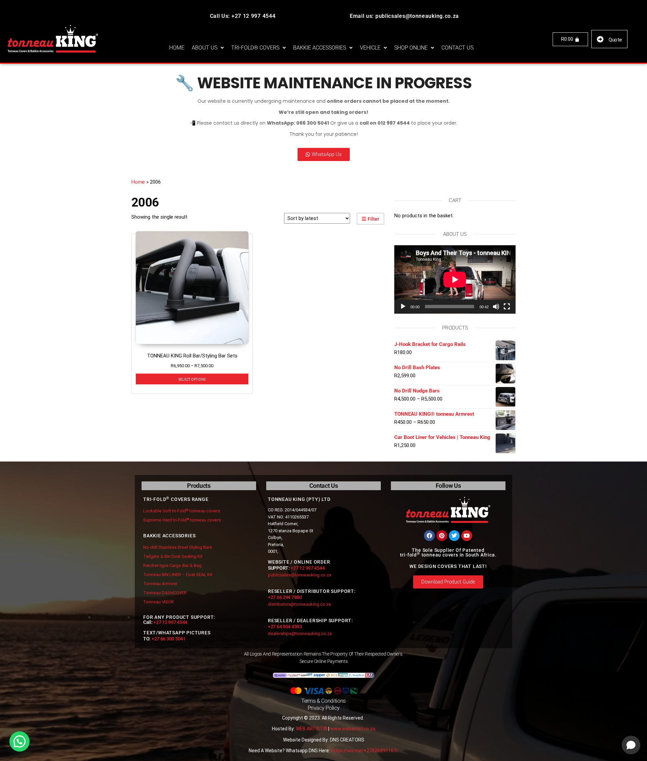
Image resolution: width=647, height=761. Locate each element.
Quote (615, 40)
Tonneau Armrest (160, 583)
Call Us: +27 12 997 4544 (243, 16)
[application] (455, 279)
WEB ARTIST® (311, 728)
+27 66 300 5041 (169, 638)
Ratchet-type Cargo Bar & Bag (172, 565)
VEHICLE (370, 47)
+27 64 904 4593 (285, 626)
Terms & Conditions (323, 701)
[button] (207, 48)
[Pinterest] (441, 535)
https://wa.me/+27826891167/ (364, 750)
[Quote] (600, 39)
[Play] (403, 306)
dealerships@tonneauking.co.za (300, 633)
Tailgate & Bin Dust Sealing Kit (173, 556)
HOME (176, 47)
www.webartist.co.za (352, 728)
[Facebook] (429, 535)
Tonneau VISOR (158, 601)
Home (138, 182)
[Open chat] (631, 745)
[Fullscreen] (506, 306)
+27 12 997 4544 (170, 622)
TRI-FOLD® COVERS (255, 47)
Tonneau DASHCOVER (165, 592)
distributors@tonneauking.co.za (299, 604)
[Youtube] (466, 535)
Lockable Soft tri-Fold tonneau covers (181, 510)
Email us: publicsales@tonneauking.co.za (404, 16)
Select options (192, 379)
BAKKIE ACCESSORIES (319, 47)
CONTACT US (457, 47)
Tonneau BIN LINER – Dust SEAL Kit (177, 574)
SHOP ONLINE (411, 47)
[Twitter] (454, 535)
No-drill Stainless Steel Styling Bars (177, 547)
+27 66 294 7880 (285, 597)
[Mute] (496, 306)
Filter (373, 219)
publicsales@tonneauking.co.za (299, 574)
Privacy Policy (324, 708)
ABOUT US (204, 47)
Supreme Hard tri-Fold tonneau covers (182, 519)
